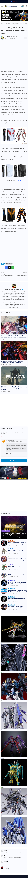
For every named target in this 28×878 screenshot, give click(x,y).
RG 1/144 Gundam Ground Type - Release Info (16, 599)
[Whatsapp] (12, 267)
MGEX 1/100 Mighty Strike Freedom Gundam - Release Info (17, 551)
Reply (7, 453)
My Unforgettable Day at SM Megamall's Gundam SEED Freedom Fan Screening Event (13, 336)
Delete (11, 453)
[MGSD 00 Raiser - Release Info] (4, 575)
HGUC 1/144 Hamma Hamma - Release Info (16, 567)
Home (2, 23)
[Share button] (16, 267)
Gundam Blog (7, 23)
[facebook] (11, 2)
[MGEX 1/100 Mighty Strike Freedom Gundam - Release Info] (4, 551)
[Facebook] (6, 267)
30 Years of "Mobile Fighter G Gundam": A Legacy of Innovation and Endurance (12, 362)
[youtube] (14, 2)
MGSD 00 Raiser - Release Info (16, 574)
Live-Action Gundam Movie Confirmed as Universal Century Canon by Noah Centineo (16, 607)
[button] (22, 6)
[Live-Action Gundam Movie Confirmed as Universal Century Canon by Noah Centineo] (4, 607)
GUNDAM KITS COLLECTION (13, 290)
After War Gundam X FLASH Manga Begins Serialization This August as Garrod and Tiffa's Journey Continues (17, 559)
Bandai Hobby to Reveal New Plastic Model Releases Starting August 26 (17, 591)
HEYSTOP (18, 180)
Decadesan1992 (10, 440)
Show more (22, 312)
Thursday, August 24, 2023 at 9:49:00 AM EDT (14, 441)
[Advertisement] (14, 56)
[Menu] (2, 6)
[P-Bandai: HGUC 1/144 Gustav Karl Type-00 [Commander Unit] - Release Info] (4, 582)
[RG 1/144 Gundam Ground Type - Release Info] (4, 599)
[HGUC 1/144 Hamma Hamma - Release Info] (4, 567)
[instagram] (17, 2)
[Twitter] (9, 267)
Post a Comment (14, 460)
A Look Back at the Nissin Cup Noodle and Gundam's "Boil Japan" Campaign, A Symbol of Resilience (14, 388)
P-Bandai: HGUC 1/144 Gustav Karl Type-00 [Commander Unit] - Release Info (17, 583)
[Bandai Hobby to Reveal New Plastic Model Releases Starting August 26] (4, 590)
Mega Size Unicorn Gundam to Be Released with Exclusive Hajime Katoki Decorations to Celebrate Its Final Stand (17, 543)
